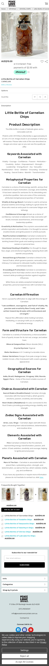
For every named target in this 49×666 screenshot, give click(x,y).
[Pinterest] (30, 629)
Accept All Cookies (24, 661)
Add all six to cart (12, 510)
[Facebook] (24, 629)
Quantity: (5, 97)
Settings (25, 650)
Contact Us (24, 618)
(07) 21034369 (24, 609)
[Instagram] (18, 629)
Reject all (24, 656)
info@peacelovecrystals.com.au (24, 613)
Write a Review (6, 85)
